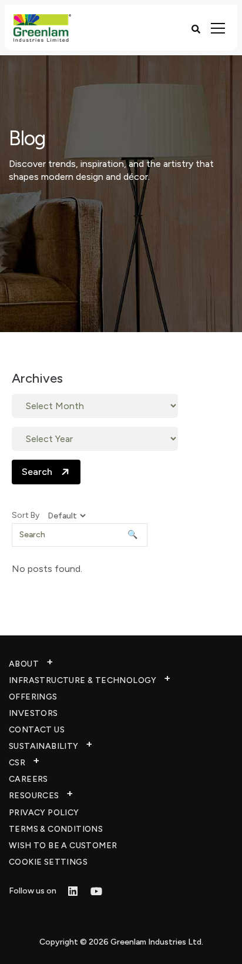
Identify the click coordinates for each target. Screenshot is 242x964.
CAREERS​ (28, 779)
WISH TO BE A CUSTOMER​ (63, 846)
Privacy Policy (44, 813)
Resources (34, 796)
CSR (17, 763)
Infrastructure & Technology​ (83, 680)
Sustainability (44, 746)
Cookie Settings (48, 862)
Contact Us (37, 730)
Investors (33, 713)
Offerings (33, 697)
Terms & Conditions (56, 829)
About (24, 664)
